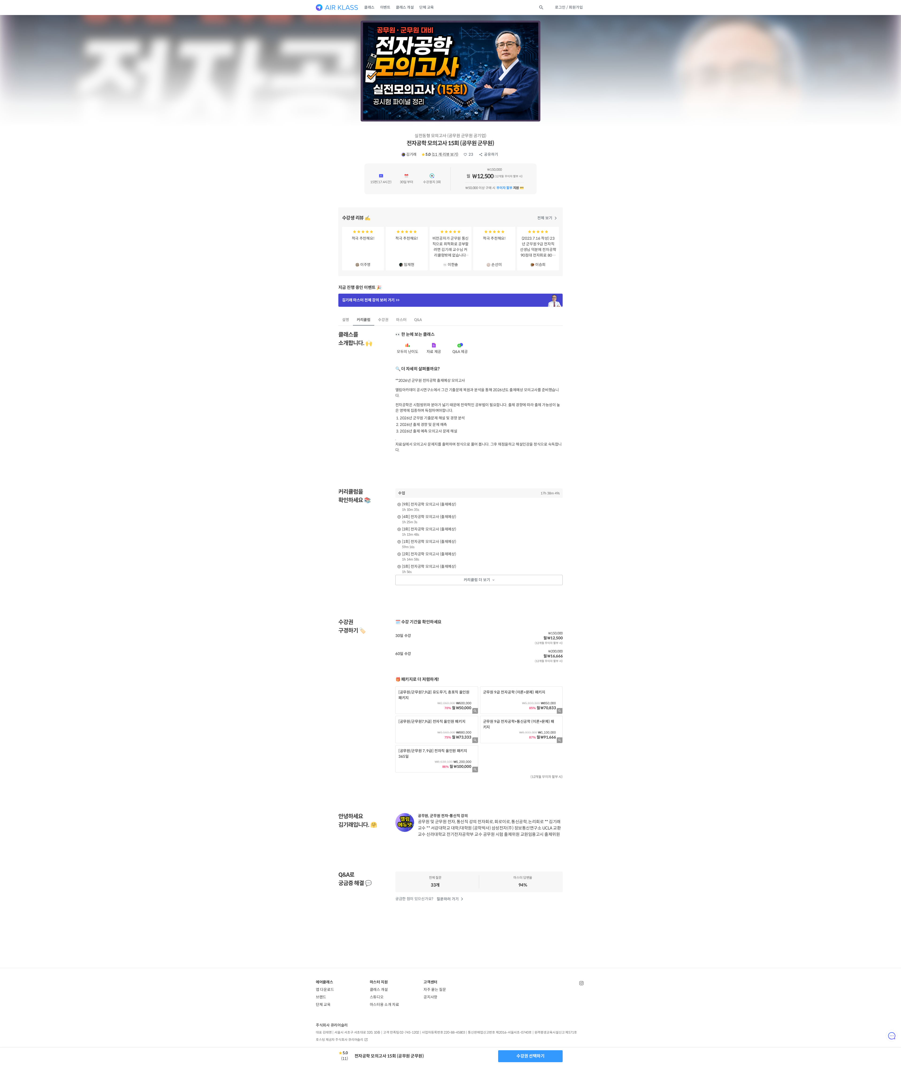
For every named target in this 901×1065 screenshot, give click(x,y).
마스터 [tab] (401, 319)
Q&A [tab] (418, 319)
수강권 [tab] (383, 319)
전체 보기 (544, 218)
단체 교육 (426, 7)
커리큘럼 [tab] (364, 319)
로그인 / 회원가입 (569, 7)
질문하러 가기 (448, 899)
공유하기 (491, 154)
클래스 (369, 7)
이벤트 (385, 7)
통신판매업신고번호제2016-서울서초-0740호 (499, 1032)
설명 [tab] (345, 319)
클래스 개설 (405, 7)
